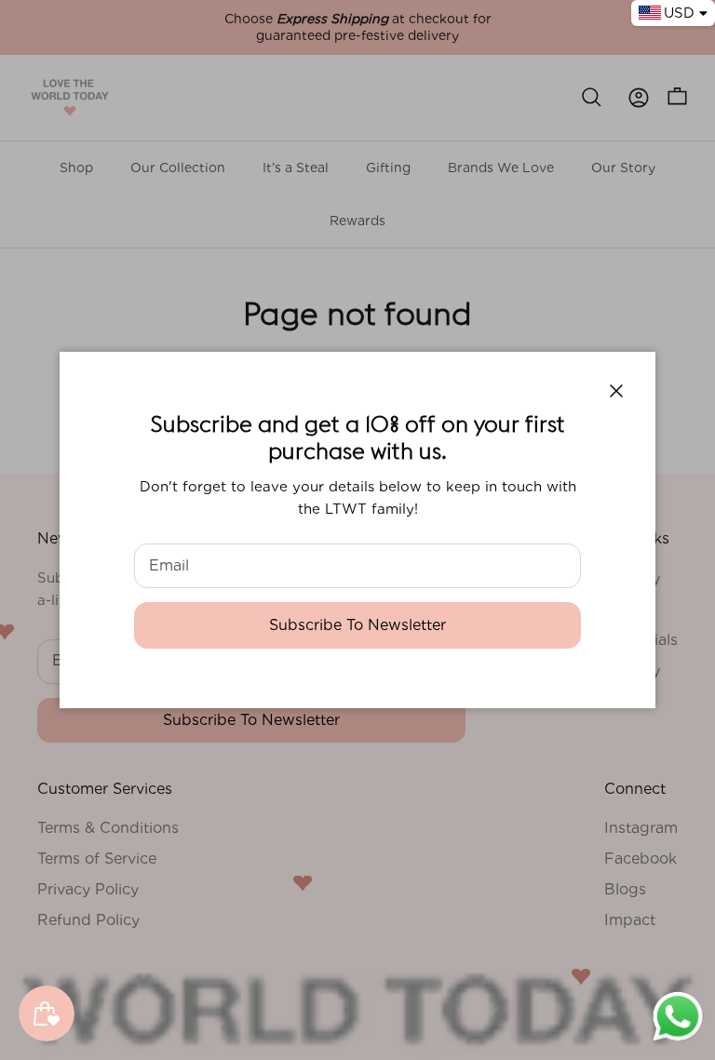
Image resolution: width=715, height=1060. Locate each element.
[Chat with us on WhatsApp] (678, 1039)
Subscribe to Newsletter (357, 625)
